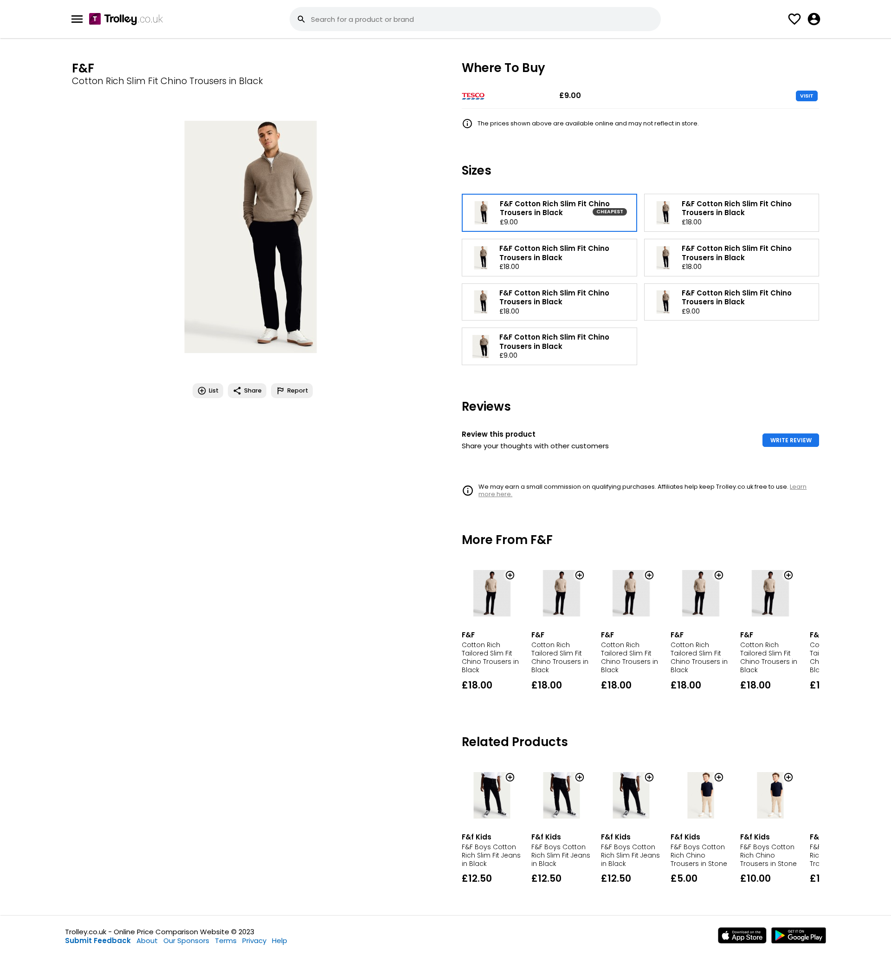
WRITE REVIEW (791, 440)
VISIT (807, 95)
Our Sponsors (186, 940)
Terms (226, 940)
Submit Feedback (98, 940)
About (147, 940)
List (214, 390)
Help (279, 940)
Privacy (254, 940)
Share (253, 390)
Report (297, 390)
